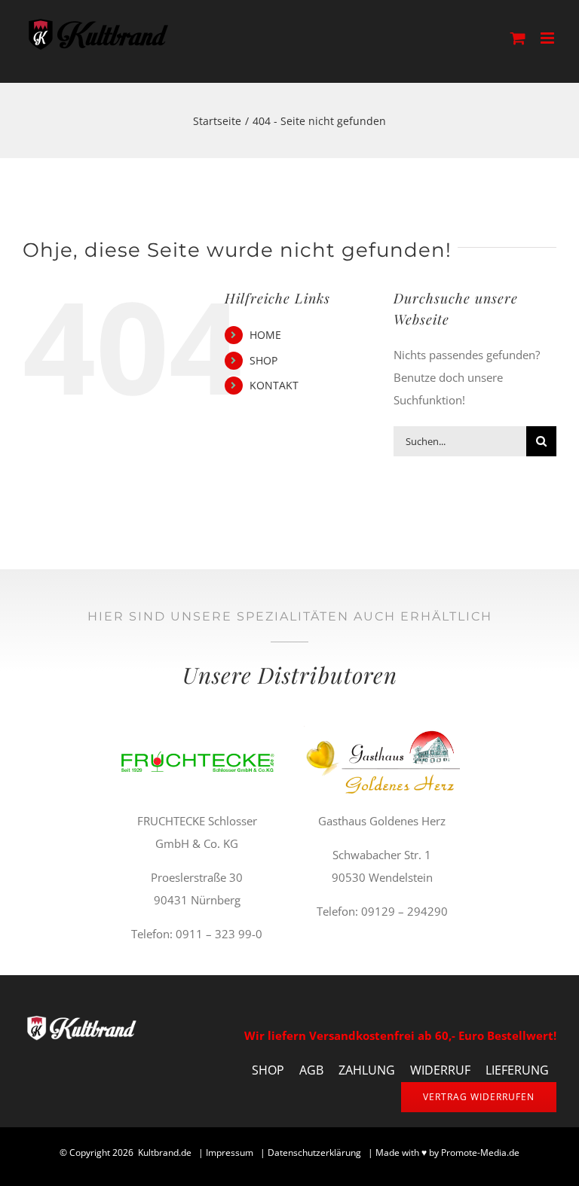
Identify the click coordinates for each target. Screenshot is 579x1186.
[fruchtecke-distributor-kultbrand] (197, 731)
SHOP (263, 360)
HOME (265, 335)
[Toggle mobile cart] (517, 38)
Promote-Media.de (480, 1152)
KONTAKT (274, 385)
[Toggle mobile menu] (548, 38)
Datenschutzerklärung (314, 1152)
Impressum (229, 1152)
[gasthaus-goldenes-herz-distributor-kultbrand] (382, 731)
